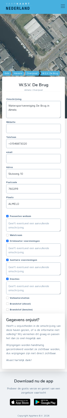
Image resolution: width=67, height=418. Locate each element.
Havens (17, 73)
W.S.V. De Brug (50, 73)
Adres (9, 167)
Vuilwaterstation (19, 298)
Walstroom (16, 235)
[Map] (33, 66)
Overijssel (31, 73)
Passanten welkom (20, 216)
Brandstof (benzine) (21, 309)
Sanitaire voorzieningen (23, 260)
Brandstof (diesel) (20, 303)
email (9, 152)
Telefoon (11, 137)
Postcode (11, 182)
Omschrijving (13, 99)
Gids (6, 73)
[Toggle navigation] (63, 6)
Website (10, 122)
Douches (14, 279)
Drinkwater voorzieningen (25, 241)
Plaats (10, 197)
